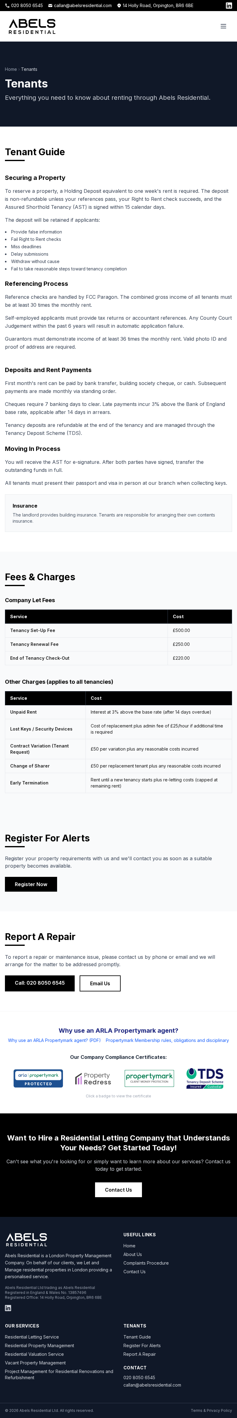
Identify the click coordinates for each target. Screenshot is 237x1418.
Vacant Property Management (35, 1362)
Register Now (31, 884)
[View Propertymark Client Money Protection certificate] (149, 1078)
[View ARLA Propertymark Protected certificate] (38, 1078)
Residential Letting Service (32, 1336)
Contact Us (118, 1190)
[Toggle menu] (223, 26)
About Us (132, 1254)
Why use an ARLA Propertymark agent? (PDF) (54, 1040)
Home (11, 69)
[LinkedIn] (229, 5)
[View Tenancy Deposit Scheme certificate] (204, 1078)
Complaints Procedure (146, 1263)
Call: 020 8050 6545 (40, 983)
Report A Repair (139, 1354)
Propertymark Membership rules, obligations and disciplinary (167, 1040)
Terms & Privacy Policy (211, 1410)
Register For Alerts (142, 1345)
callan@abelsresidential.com (83, 5)
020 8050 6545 (27, 5)
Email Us (100, 983)
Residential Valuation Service (34, 1354)
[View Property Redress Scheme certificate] (93, 1078)
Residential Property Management (39, 1345)
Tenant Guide (137, 1336)
